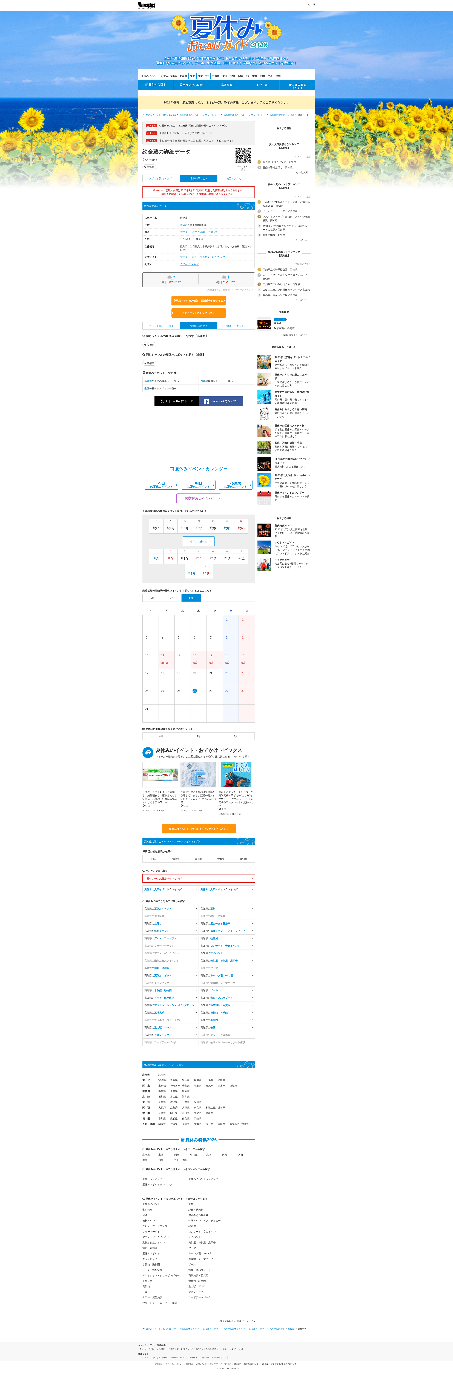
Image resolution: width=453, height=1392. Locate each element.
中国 (254, 76)
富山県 (174, 1096)
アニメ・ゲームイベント (156, 1237)
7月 (198, 736)
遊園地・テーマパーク (200, 1259)
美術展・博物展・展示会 (202, 1242)
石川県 (162, 1096)
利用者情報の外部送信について (283, 1364)
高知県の (158, 908)
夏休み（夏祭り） (213, 1349)
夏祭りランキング (152, 1179)
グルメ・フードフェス (154, 1226)
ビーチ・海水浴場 (152, 1270)
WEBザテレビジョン (178, 1357)
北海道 (183, 76)
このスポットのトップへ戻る (198, 312)
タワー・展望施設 (152, 1297)
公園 (144, 1291)
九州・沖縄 (274, 76)
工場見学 (147, 1281)
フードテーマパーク (199, 1297)
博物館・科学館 (197, 1281)
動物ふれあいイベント (154, 1242)
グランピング (149, 1259)
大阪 (247, 76)
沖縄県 (245, 1124)
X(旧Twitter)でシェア (179, 401)
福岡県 (162, 1124)
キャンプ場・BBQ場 (199, 1253)
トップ (160, 178)
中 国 (146, 1113)
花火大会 (199, 1349)
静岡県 (197, 1102)
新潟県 (186, 1091)
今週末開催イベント (299, 86)
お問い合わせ (201, 1364)
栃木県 (221, 1085)
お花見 (171, 1349)
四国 (262, 76)
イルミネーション (237, 1349)
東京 (207, 76)
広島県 (162, 1113)
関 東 (146, 1085)
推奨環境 (189, 1364)
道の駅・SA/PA (196, 1286)
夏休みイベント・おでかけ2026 (159, 76)
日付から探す (157, 84)
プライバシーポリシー (174, 1364)
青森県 (174, 1080)
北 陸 (146, 1096)
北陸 (232, 76)
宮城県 (162, 1080)
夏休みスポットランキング (157, 1184)
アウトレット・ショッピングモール (162, 1275)
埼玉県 (197, 1085)
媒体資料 (237, 1364)
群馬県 (209, 1085)
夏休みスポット (151, 1253)
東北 (192, 76)
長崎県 (186, 1124)
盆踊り (146, 1215)
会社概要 (264, 1364)
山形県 (209, 1080)
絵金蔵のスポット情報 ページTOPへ (237, 1320)
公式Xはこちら (188, 264)
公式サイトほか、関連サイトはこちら (201, 257)
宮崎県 (221, 1124)
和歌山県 (211, 1107)
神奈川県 (175, 1085)
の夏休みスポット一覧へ (161, 381)
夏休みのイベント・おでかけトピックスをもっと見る (198, 828)
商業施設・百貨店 (198, 1275)
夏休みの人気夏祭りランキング (164, 878)
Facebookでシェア (224, 401)
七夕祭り (147, 1209)
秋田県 (197, 1080)
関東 (200, 76)
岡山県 (174, 1113)
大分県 (209, 1124)
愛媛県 (221, 858)
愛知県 (162, 1102)
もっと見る (302, 172)
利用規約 (158, 1364)
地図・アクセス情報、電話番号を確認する (199, 300)
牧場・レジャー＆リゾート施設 (159, 1302)
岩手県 (186, 1080)
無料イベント (149, 1220)
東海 (224, 76)
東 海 (146, 1102)
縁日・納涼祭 (195, 1209)
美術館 (150, 167)
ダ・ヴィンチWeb (160, 1357)
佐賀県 (174, 1124)
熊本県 (197, 1124)
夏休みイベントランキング (203, 1179)
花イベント (194, 1237)
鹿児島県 (234, 1124)
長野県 (174, 1091)
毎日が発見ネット (219, 1357)
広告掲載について (251, 1364)
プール (263, 85)
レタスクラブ (145, 1357)
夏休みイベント (151, 1204)
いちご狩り (161, 1349)
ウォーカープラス (147, 1349)
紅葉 (225, 1349)
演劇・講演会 (149, 1248)
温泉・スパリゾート (199, 1270)
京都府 (174, 1107)
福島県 (221, 1080)
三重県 (186, 1102)
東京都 (162, 1085)
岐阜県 (174, 1102)
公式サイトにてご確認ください (197, 232)
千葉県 (186, 1085)
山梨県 (162, 1091)
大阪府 (162, 1107)
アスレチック (195, 1291)
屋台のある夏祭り (198, 1215)
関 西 (146, 1107)
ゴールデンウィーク (185, 1349)
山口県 (186, 1113)
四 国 (146, 1118)
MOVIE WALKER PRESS (199, 1357)
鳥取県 (197, 1113)
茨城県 (233, 1085)
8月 (236, 736)
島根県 (209, 1113)
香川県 (198, 858)
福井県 (186, 1096)
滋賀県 (221, 1107)
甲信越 (215, 76)
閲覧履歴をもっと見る (296, 335)
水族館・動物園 (151, 1264)
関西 (240, 76)
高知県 (148, 160)
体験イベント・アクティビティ (205, 1220)
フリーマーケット (152, 1231)
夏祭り (228, 85)
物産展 (192, 1226)
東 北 (146, 1080)
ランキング (163, 889)
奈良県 (197, 1107)
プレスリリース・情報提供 (220, 1364)
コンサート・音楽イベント (203, 1231)
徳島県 (176, 858)
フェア (192, 1248)
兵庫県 (186, 1107)
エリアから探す (193, 85)
